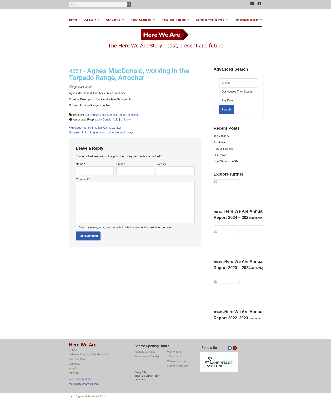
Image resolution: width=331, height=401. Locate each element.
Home (73, 19)
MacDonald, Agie (107, 119)
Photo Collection (128, 114)
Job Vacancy (221, 135)
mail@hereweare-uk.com (84, 384)
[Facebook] (230, 348)
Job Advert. (220, 142)
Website (162, 164)
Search (226, 109)
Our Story (90, 19)
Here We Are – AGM (226, 161)
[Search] (129, 4)
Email (120, 164)
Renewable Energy (246, 19)
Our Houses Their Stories (100, 114)
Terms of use (140, 379)
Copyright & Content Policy (146, 376)
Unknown (126, 119)
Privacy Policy (141, 372)
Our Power (220, 155)
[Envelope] (235, 348)
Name (80, 164)
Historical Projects (174, 19)
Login (71, 396)
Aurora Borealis (223, 148)
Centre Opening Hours (151, 346)
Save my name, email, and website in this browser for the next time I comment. (126, 227)
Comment (82, 179)
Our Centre (113, 19)
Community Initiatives (210, 19)
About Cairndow (141, 19)
